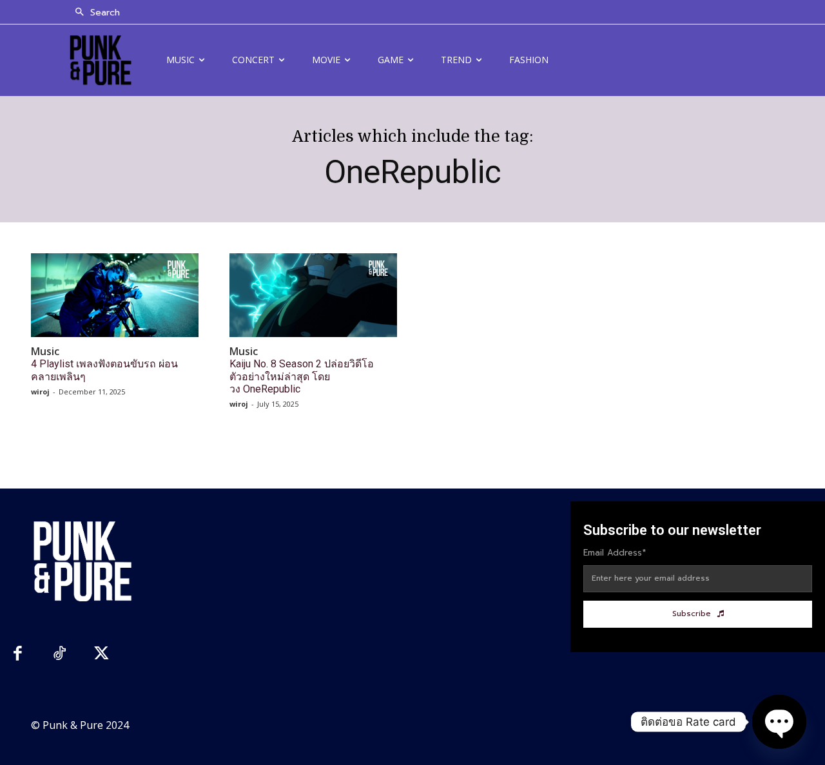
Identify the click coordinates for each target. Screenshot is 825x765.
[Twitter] (101, 655)
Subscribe (691, 613)
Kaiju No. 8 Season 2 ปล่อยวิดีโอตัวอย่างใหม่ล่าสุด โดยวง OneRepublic (301, 376)
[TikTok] (59, 655)
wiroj (40, 391)
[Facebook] (17, 655)
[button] (94, 13)
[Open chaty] (779, 722)
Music (45, 351)
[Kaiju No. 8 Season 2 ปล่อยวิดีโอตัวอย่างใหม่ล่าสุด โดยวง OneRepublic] (313, 295)
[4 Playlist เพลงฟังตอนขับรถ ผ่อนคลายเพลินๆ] (115, 295)
